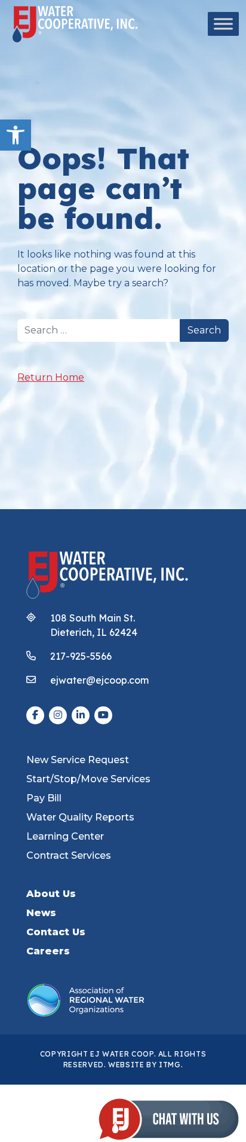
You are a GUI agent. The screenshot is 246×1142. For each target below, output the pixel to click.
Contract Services (68, 855)
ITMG (170, 1064)
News (41, 913)
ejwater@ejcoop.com (99, 680)
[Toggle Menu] (223, 23)
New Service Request (77, 760)
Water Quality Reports (80, 817)
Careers (48, 951)
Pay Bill (43, 798)
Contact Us (55, 932)
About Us (51, 893)
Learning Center (65, 836)
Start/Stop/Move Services (88, 779)
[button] (15, 135)
